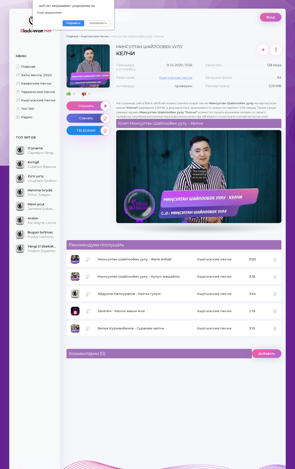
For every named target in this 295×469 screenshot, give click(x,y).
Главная (28, 67)
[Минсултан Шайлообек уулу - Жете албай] (275, 259)
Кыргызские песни (38, 100)
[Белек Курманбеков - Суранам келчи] (275, 328)
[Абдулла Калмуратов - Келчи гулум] (275, 294)
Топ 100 (27, 109)
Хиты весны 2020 (36, 75)
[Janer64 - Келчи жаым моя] (275, 311)
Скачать (86, 118)
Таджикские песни (38, 92)
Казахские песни (36, 83)
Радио (26, 117)
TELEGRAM (85, 130)
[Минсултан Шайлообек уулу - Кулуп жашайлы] (275, 276)
